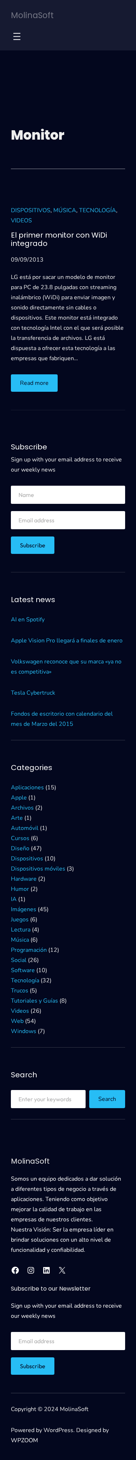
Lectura (20, 930)
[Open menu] (17, 36)
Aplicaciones (27, 787)
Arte (17, 818)
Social (18, 960)
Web (17, 1021)
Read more (39, 385)
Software (23, 970)
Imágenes (23, 909)
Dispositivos (30, 210)
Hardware (24, 879)
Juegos (20, 920)
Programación (29, 950)
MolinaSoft (32, 15)
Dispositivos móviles (38, 869)
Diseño (20, 848)
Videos (21, 221)
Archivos (22, 808)
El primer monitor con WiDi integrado (59, 239)
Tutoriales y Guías (34, 1001)
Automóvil (24, 828)
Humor (20, 889)
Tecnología (97, 210)
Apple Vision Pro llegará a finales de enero (67, 641)
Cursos (20, 838)
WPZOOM (24, 1440)
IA (14, 899)
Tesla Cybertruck (33, 693)
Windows (23, 1031)
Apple (19, 798)
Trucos (19, 991)
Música (64, 210)
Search (107, 1099)
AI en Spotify (28, 620)
